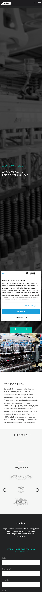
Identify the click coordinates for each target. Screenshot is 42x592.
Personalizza (20, 317)
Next (37, 490)
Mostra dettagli (30, 306)
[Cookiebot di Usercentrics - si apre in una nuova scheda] (26, 273)
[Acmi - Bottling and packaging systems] (6, 3)
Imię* (4, 558)
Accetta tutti (21, 311)
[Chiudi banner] (39, 273)
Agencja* (5, 580)
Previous (5, 490)
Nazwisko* (6, 569)
